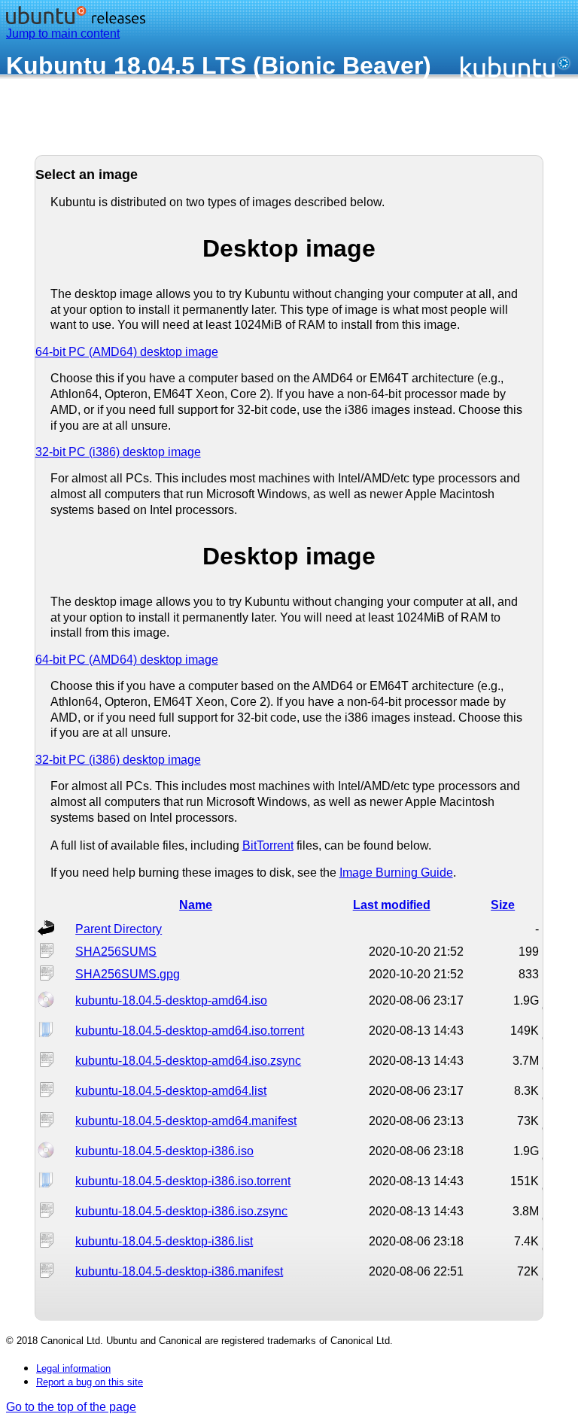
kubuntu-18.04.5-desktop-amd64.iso (171, 1000)
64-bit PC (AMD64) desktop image (126, 351)
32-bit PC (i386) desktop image (118, 451)
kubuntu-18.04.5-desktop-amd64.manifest (186, 1120)
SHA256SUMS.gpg (127, 974)
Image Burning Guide (396, 872)
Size (503, 905)
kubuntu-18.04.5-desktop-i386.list (164, 1241)
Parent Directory (118, 929)
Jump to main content (63, 33)
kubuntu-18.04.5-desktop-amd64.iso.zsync (188, 1060)
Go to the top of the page (71, 1406)
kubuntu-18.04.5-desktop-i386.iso (164, 1151)
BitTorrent (268, 845)
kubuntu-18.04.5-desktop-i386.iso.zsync (181, 1211)
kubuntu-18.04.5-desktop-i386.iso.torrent (183, 1181)
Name (195, 905)
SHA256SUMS (116, 951)
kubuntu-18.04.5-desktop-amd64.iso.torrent (189, 1030)
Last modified (391, 905)
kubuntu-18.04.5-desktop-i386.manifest (179, 1271)
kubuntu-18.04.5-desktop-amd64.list (170, 1090)
